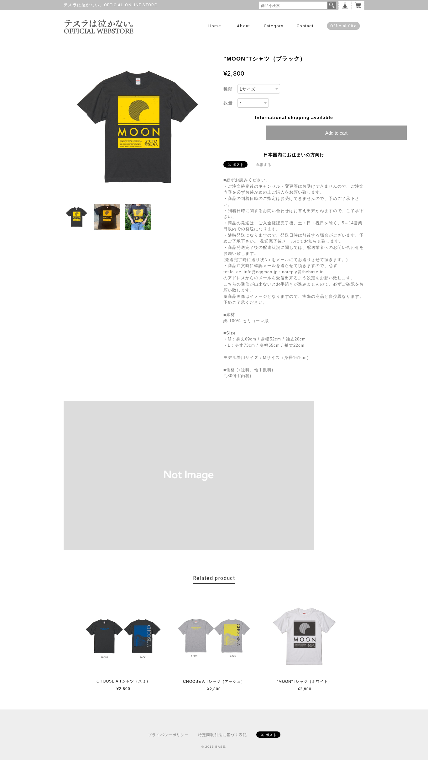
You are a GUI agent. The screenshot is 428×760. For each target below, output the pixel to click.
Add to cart (336, 133)
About (243, 26)
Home (214, 26)
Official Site (343, 26)
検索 (331, 5)
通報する (263, 165)
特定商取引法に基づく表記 (222, 735)
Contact (305, 26)
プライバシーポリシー (168, 735)
